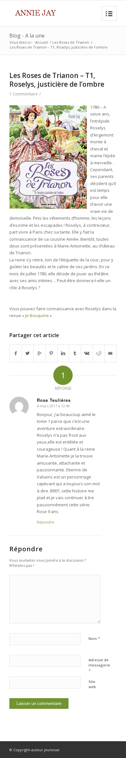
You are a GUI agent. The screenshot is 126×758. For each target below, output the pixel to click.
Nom (94, 638)
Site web (92, 684)
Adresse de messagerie (99, 665)
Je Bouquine (37, 315)
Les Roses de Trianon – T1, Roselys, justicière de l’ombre (56, 80)
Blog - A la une (27, 35)
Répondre (45, 522)
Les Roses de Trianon (70, 42)
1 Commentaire (23, 94)
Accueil (41, 42)
